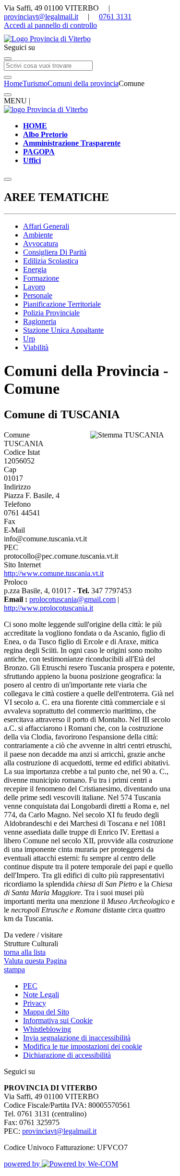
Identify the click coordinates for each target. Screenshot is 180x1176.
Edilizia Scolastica (50, 261)
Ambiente (38, 235)
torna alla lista (25, 952)
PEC (30, 986)
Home (13, 83)
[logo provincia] (90, 39)
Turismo (35, 83)
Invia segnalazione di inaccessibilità (77, 1038)
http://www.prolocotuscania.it (48, 608)
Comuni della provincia (83, 83)
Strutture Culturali (31, 943)
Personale (37, 295)
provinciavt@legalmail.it (41, 17)
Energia (35, 269)
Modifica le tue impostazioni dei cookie (82, 1046)
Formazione (41, 278)
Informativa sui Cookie (58, 1020)
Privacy (34, 1003)
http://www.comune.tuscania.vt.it (54, 573)
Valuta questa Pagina (35, 961)
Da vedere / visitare (33, 935)
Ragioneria (39, 321)
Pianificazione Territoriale (62, 304)
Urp (29, 339)
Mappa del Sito (46, 1012)
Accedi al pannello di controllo (50, 25)
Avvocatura (40, 243)
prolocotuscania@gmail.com (72, 599)
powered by (23, 1164)
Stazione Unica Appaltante (63, 330)
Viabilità (35, 347)
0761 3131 (115, 17)
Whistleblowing (47, 1029)
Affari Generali (46, 226)
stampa (14, 969)
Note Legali (41, 994)
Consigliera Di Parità (54, 252)
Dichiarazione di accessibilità (67, 1055)
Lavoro (34, 287)
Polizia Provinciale (51, 313)
